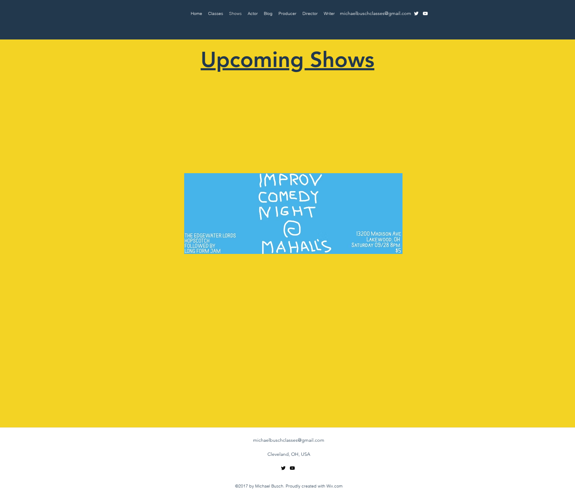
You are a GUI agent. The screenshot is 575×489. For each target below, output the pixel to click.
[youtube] (425, 13)
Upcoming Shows (287, 59)
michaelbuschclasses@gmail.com (375, 13)
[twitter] (416, 13)
